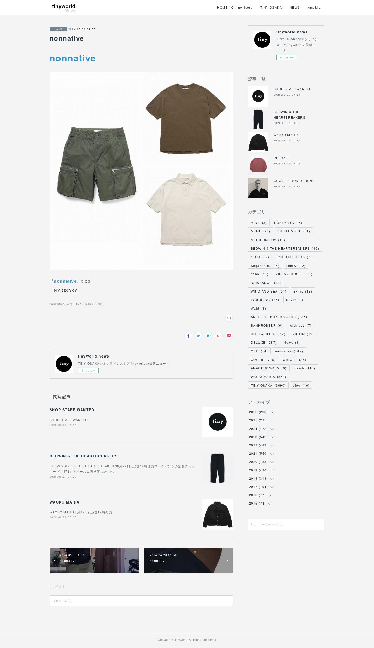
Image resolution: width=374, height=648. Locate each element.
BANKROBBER (267, 325)
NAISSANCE (267, 282)
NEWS (295, 7)
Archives (300, 325)
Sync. (303, 291)
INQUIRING (265, 299)
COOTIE (263, 359)
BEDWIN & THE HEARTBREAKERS (84, 455)
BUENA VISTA (293, 231)
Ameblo (314, 7)
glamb (304, 368)
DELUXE (281, 157)
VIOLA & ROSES (294, 274)
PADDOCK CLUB (294, 257)
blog (301, 385)
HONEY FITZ (288, 222)
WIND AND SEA (268, 291)
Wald (258, 308)
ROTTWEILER (268, 334)
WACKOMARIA (268, 376)
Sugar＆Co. (265, 265)
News (292, 342)
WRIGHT (294, 359)
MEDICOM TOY (268, 239)
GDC (259, 351)
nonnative (58, 29)
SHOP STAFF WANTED (72, 409)
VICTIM (303, 334)
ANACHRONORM (269, 368)
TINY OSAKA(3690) (88, 304)
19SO (260, 257)
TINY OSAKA (271, 7)
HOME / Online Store (235, 7)
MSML (260, 231)
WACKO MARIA (64, 502)
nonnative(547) (61, 304)
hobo (259, 274)
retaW (296, 265)
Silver (294, 299)
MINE (259, 222)
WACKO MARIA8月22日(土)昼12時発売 (81, 512)
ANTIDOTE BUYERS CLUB (279, 316)
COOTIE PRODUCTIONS (294, 180)
